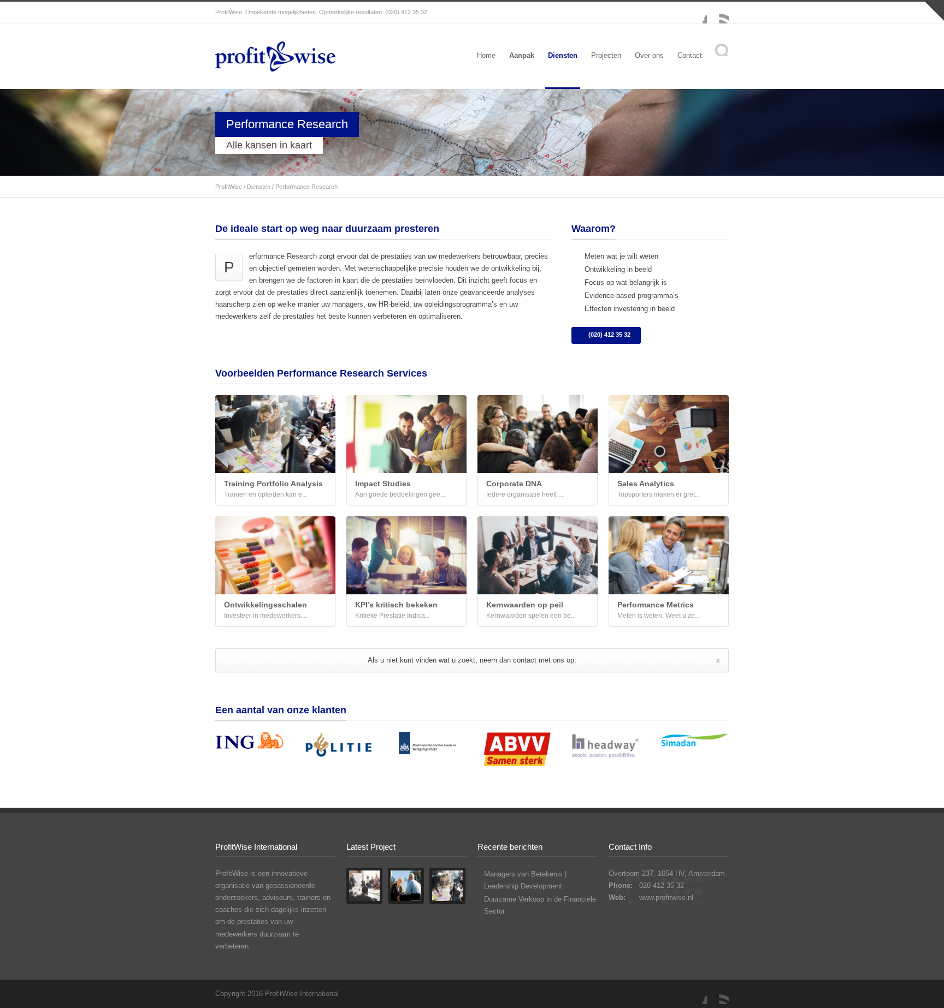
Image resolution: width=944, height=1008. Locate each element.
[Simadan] (694, 743)
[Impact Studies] (406, 434)
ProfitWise (228, 186)
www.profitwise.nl (666, 897)
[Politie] (338, 747)
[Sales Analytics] (669, 434)
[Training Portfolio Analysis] (275, 434)
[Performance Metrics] (669, 555)
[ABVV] (516, 751)
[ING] (249, 742)
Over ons (649, 55)
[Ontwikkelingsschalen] (275, 555)
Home (486, 55)
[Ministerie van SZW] (427, 748)
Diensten (562, 55)
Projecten (606, 55)
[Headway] (605, 747)
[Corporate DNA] (537, 434)
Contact (689, 55)
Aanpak (521, 55)
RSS (718, 12)
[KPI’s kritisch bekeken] (406, 555)
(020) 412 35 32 (609, 334)
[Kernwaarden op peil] (537, 555)
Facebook (696, 12)
